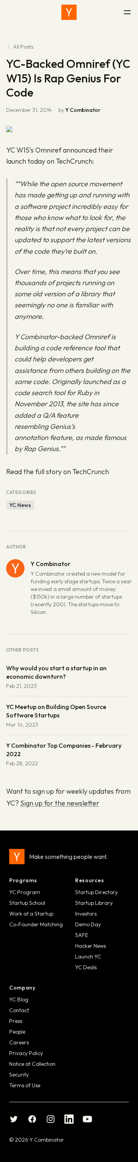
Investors (86, 913)
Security (19, 1074)
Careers (19, 1042)
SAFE (81, 935)
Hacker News (90, 945)
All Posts (23, 46)
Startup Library (94, 902)
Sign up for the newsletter (59, 803)
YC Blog (18, 999)
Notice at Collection (32, 1063)
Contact (19, 1010)
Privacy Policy (26, 1053)
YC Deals (86, 967)
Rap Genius (41, 448)
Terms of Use (24, 1085)
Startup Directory (96, 892)
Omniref (97, 336)
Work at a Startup (31, 913)
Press (15, 1021)
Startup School (27, 902)
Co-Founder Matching (36, 924)
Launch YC (88, 956)
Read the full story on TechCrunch (57, 471)
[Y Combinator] (69, 12)
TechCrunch (74, 161)
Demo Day (88, 924)
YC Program (24, 892)
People (17, 1031)
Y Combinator (82, 110)
